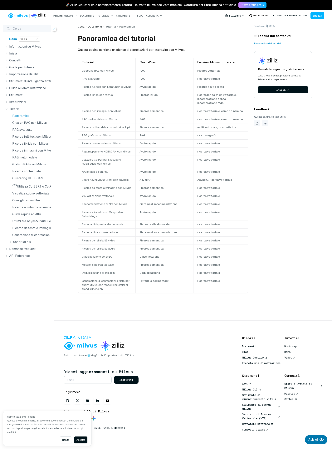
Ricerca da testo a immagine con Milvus (31, 228)
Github (289, 399)
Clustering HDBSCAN (27, 178)
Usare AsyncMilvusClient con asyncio (105, 180)
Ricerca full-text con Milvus (31, 137)
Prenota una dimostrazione (290, 15)
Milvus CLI (249, 389)
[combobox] (234, 16)
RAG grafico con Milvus (96, 135)
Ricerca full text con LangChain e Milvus (106, 87)
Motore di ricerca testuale (98, 264)
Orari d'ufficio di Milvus (298, 386)
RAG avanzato (22, 130)
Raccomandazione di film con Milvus (104, 204)
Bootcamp (290, 346)
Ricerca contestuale (26, 171)
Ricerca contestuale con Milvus (101, 143)
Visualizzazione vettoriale (30, 193)
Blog (140, 15)
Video (288, 357)
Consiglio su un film (26, 200)
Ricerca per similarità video (98, 240)
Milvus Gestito (253, 357)
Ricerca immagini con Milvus (31, 150)
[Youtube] (107, 401)
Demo (287, 352)
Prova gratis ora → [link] (252, 5)
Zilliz (129, 355)
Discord (289, 393)
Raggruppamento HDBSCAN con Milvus (106, 151)
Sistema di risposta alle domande (102, 224)
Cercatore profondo (256, 424)
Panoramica (20, 116)
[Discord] (87, 401)
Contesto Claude (253, 429)
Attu (245, 384)
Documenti (87, 15)
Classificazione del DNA (97, 256)
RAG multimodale (24, 157)
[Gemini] (93, 418)
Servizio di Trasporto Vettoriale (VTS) (258, 416)
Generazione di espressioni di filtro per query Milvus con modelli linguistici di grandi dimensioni (105, 285)
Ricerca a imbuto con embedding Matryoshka (31, 207)
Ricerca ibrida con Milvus (30, 144)
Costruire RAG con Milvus (98, 70)
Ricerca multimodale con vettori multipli (106, 127)
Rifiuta (65, 439)
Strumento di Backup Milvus (256, 406)
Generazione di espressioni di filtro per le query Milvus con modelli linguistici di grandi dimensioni (31, 235)
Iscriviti (126, 380)
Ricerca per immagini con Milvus (101, 111)
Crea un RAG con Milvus (29, 123)
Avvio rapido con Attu (95, 171)
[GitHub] (67, 401)
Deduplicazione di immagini (98, 273)
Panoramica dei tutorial (267, 43)
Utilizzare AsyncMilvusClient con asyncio (31, 221)
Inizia (317, 15)
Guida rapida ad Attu (26, 214)
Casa (13, 39)
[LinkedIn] (97, 401)
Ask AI (313, 440)
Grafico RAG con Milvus (29, 164)
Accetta (80, 439)
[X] (77, 401)
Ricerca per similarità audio (98, 248)
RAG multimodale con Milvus (99, 119)
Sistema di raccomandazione (100, 232)
